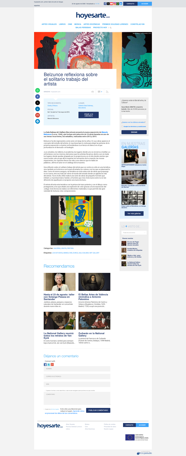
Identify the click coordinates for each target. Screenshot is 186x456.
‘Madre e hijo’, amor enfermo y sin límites (134, 256)
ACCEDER (144, 4)
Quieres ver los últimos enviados (133, 122)
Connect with (50, 361)
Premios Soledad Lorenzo (74, 427)
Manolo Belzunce (70, 253)
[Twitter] (48, 364)
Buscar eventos (127, 238)
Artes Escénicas (90, 429)
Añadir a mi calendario (88, 115)
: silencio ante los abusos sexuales (133, 243)
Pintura (54, 106)
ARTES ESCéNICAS (92, 24)
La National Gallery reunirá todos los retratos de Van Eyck (58, 335)
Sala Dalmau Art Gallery (89, 253)
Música (87, 424)
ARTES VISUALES (49, 24)
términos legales (55, 409)
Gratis (50, 106)
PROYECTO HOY (100, 27)
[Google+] (52, 364)
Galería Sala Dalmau (85, 106)
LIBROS (62, 24)
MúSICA (77, 24)
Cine (86, 427)
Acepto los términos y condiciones (135, 126)
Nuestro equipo (108, 429)
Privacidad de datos (110, 427)
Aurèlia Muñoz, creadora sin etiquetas (134, 249)
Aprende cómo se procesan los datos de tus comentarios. (64, 412)
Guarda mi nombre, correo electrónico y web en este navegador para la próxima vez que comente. (70, 390)
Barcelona (82, 108)
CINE (70, 24)
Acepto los (52, 409)
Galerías (57, 248)
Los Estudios (57, 253)
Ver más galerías (134, 213)
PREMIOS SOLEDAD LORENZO (115, 24)
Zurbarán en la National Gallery (91, 334)
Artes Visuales (70, 424)
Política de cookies (109, 424)
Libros (68, 429)
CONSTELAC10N (137, 24)
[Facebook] (45, 364)
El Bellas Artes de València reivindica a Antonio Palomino (93, 297)
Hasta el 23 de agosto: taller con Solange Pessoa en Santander (59, 297)
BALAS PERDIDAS (83, 27)
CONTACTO (130, 4)
